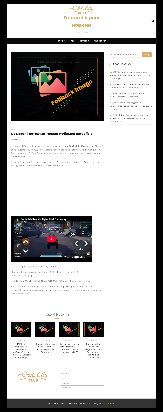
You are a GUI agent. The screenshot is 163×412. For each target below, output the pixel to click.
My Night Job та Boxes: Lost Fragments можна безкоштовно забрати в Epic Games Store (129, 118)
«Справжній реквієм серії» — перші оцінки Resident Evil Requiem (127, 95)
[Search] (153, 20)
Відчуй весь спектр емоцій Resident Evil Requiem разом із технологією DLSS (129, 86)
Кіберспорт (100, 41)
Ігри (72, 41)
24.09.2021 (15, 139)
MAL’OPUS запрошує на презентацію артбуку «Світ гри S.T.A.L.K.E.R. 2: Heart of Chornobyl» (130, 75)
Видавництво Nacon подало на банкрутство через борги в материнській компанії (131, 105)
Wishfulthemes (108, 403)
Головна (61, 41)
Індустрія (84, 41)
